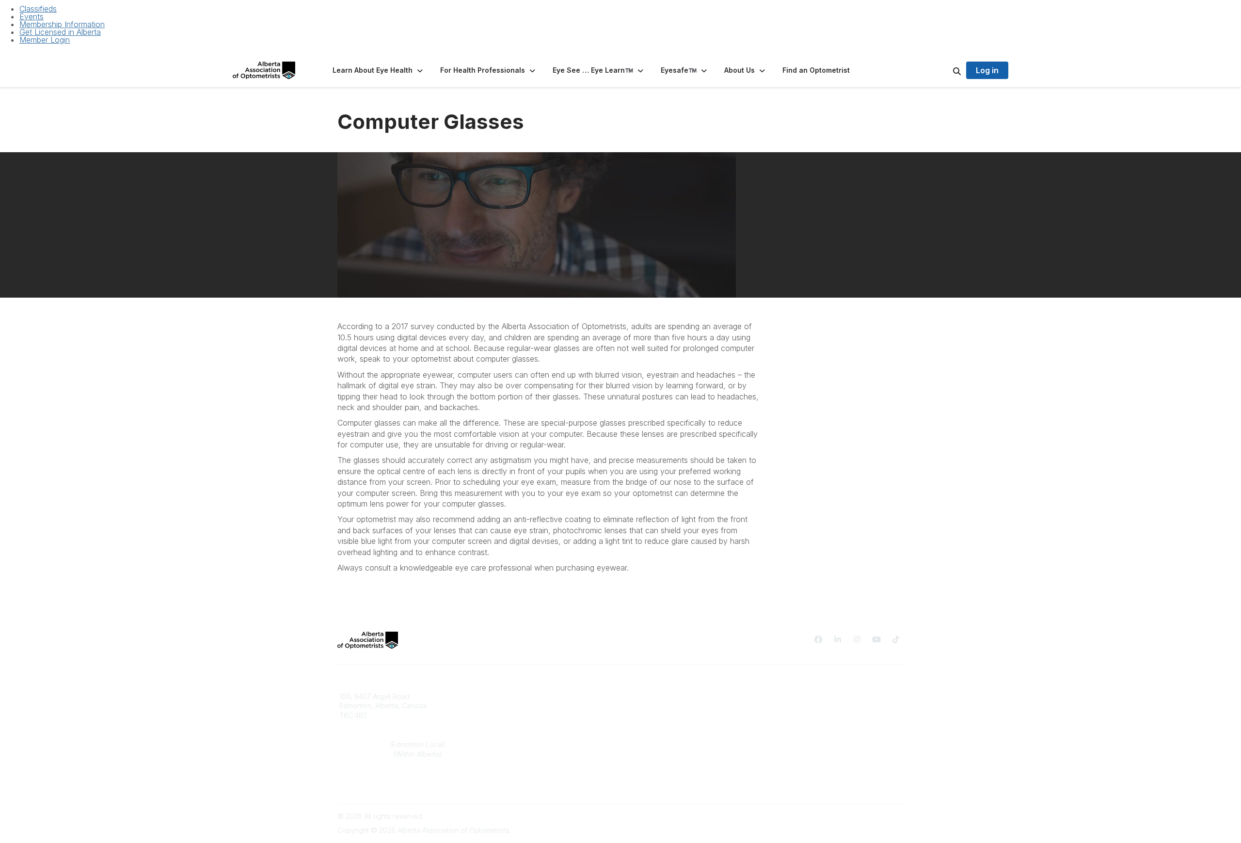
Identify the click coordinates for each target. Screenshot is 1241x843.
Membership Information (62, 24)
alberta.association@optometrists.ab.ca (401, 783)
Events (31, 16)
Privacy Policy (792, 696)
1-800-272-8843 (366, 754)
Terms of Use (791, 705)
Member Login (44, 40)
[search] (945, 70)
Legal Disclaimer (796, 715)
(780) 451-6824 (364, 744)
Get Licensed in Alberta (60, 32)
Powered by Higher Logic (862, 816)
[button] (378, 70)
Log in (987, 70)
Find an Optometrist (657, 696)
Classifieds (38, 9)
